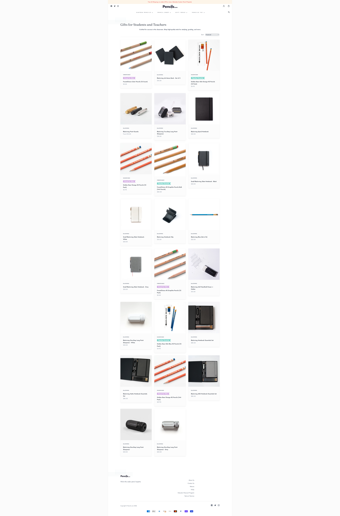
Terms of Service (189, 496)
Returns (192, 486)
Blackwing (160, 74)
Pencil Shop (164, 12)
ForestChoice (126, 74)
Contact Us (191, 483)
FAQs (192, 490)
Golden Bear (194, 74)
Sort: (202, 35)
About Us (191, 480)
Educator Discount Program (186, 493)
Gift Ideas (181, 12)
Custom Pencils (144, 12)
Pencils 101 (198, 12)
